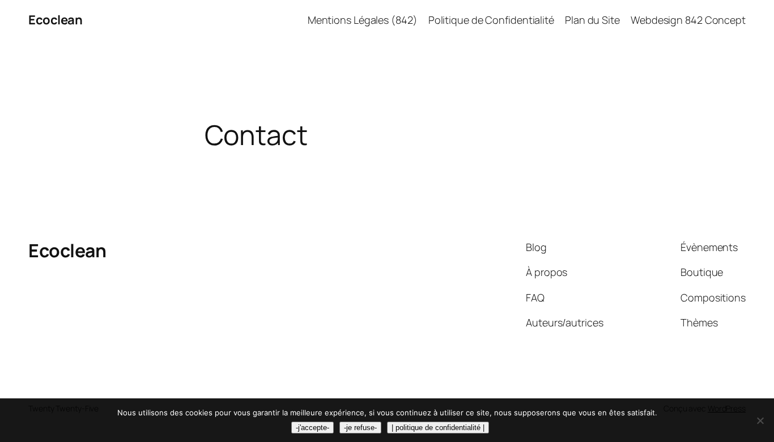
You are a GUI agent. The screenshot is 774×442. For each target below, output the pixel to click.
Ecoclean (55, 19)
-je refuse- (360, 427)
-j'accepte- (312, 427)
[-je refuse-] (760, 420)
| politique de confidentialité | (438, 427)
